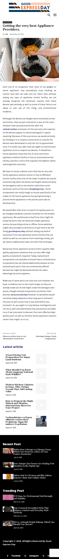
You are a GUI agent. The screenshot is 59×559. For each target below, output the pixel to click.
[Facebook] (7, 556)
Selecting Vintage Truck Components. (46, 337)
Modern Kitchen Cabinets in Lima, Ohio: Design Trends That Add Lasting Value (19, 388)
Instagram (34, 556)
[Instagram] (25, 556)
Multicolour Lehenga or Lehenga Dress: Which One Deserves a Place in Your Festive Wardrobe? (32, 452)
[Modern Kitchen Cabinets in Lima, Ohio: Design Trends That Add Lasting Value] (41, 388)
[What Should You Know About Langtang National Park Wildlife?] (41, 373)
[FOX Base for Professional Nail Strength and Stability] (8, 497)
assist (23, 319)
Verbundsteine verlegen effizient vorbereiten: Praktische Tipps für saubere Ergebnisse (18, 421)
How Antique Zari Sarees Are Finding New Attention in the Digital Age (33, 464)
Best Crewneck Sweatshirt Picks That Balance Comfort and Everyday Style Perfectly (31, 510)
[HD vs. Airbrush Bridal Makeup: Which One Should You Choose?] (8, 523)
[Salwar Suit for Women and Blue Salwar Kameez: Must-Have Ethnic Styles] (8, 476)
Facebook (16, 556)
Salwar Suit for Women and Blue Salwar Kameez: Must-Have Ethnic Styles (32, 476)
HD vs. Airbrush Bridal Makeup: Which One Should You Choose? (33, 523)
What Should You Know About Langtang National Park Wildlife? (19, 372)
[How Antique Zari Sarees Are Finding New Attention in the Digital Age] (8, 464)
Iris (6, 34)
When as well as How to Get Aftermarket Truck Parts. (14, 337)
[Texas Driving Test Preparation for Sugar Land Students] (41, 359)
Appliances (7, 22)
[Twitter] (43, 556)
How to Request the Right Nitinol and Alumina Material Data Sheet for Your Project (19, 404)
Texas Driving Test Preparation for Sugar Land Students (17, 357)
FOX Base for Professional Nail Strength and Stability (32, 497)
